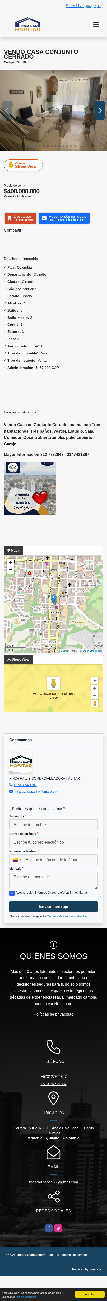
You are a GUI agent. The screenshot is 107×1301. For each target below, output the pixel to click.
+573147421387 (25, 785)
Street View (25, 165)
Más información (26, 1297)
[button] (32, 146)
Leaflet (65, 650)
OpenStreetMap (92, 650)
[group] (53, 110)
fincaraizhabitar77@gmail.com (35, 791)
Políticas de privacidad (54, 1014)
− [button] (10, 570)
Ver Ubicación (45, 693)
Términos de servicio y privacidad (67, 916)
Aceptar (89, 1294)
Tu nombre (17, 816)
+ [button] (10, 562)
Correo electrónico (23, 834)
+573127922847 (54, 1076)
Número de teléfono (24, 851)
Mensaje (16, 869)
